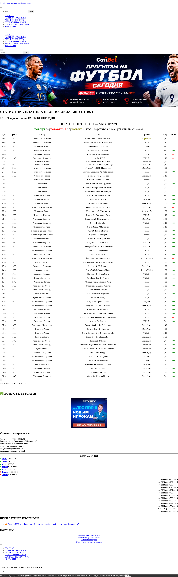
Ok (127, 576)
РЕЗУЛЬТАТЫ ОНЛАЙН (15, 22)
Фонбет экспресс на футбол (89, 538)
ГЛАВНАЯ (9, 16)
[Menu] (1, 7)
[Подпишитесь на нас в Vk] (5, 388)
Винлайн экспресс (89, 540)
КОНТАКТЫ (10, 27)
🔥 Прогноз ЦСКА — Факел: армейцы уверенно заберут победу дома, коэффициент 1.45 (42, 524)
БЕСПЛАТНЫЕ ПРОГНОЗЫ (17, 24)
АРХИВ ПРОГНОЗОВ (14, 20)
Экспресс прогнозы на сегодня (89, 542)
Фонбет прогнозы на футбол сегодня (15, 3)
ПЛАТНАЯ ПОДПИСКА (15, 18)
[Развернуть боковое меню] (1, 379)
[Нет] (130, 576)
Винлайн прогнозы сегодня (89, 535)
